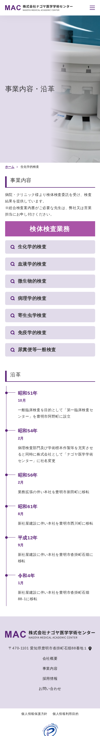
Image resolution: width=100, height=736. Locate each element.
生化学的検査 (30, 166)
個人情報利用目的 (66, 714)
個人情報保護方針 (34, 714)
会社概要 (50, 658)
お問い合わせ (50, 689)
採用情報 (50, 678)
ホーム (9, 166)
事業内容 (50, 668)
